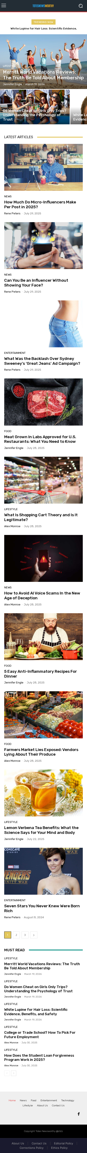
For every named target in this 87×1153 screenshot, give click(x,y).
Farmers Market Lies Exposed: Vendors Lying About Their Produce (41, 752)
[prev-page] (7, 1073)
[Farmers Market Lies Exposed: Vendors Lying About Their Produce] (43, 714)
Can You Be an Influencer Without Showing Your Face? (36, 283)
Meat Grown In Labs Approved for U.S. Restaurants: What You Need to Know (40, 439)
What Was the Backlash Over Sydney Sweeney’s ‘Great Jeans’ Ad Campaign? (42, 361)
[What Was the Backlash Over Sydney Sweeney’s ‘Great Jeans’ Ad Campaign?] (43, 323)
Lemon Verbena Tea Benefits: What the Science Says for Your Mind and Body (41, 830)
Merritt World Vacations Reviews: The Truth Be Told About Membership (42, 966)
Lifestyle (9, 66)
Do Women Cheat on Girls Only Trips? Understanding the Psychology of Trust (38, 989)
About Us (18, 1143)
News (8, 196)
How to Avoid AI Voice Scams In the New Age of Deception (42, 595)
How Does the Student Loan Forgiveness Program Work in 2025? (39, 1057)
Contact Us (39, 1143)
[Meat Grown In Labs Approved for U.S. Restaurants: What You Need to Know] (43, 401)
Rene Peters (12, 213)
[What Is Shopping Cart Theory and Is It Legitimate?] (43, 480)
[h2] (43, 6)
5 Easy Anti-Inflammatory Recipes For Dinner (40, 674)
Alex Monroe (12, 526)
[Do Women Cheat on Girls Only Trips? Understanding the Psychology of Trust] (35, 107)
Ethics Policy (59, 1147)
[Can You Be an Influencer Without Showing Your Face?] (43, 245)
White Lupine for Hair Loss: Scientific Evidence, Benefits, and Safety (36, 1011)
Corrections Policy (32, 1147)
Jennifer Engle (13, 448)
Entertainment (15, 353)
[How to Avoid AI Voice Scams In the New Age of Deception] (43, 558)
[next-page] (33, 934)
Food (7, 431)
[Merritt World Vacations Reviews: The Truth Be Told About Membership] (43, 61)
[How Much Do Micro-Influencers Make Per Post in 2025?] (43, 167)
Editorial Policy (63, 1143)
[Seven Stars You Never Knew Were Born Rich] (43, 871)
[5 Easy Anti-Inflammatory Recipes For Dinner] (43, 636)
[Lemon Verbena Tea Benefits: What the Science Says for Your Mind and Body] (43, 793)
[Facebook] (78, 1114)
